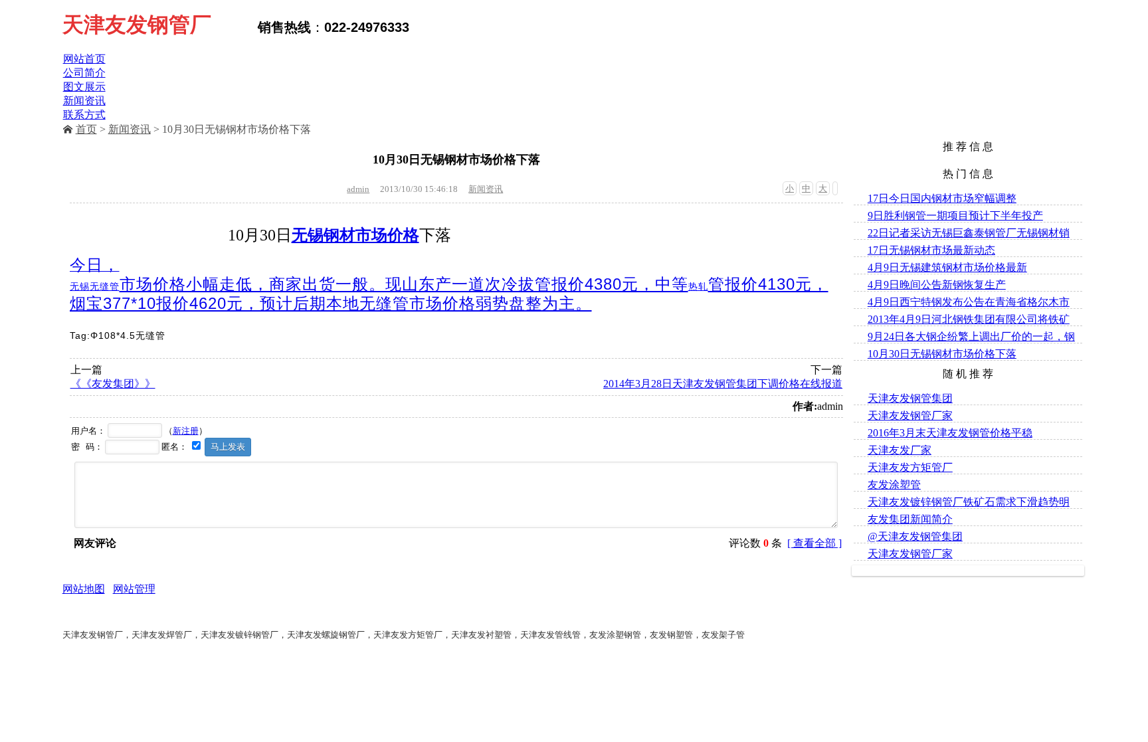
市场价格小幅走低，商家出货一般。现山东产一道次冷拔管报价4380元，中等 (404, 284)
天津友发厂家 (899, 450)
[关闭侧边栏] (835, 188)
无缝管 (105, 286)
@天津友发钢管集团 (915, 536)
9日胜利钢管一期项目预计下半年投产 (955, 215)
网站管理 (134, 589)
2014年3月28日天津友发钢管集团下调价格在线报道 (722, 383)
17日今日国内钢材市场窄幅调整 (942, 198)
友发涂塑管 (894, 484)
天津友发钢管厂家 (910, 415)
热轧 (698, 286)
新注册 (186, 431)
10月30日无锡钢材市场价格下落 (942, 353)
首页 (86, 129)
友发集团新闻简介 (910, 519)
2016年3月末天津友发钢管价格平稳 (950, 432)
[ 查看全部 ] (814, 543)
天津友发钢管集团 (910, 398)
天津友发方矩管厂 (910, 467)
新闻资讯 (129, 129)
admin (358, 189)
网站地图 (83, 589)
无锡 (80, 286)
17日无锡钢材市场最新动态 (931, 250)
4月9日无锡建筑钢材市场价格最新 (947, 267)
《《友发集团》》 (112, 383)
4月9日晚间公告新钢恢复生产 (937, 284)
